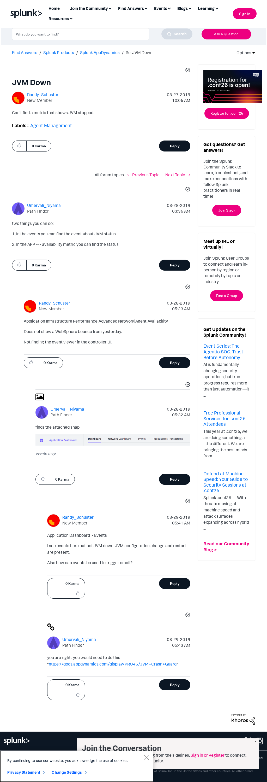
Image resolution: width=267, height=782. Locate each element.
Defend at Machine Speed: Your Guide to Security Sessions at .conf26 (225, 482)
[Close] (146, 757)
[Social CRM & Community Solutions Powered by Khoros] (243, 718)
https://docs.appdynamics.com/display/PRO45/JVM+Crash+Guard (113, 664)
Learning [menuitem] (206, 8)
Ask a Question (226, 34)
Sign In (244, 13)
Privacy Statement (23, 772)
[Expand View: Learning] (216, 8)
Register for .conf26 (226, 113)
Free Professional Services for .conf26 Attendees (224, 418)
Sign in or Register (207, 755)
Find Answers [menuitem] (131, 8)
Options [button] (242, 52)
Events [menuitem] (160, 8)
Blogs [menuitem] (182, 8)
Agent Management (51, 125)
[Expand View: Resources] (71, 18)
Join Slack (226, 210)
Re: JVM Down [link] (139, 52)
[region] (76, 766)
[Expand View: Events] (169, 8)
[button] (187, 70)
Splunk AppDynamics (100, 52)
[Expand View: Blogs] (189, 8)
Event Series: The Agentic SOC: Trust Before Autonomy (223, 351)
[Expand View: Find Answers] (146, 8)
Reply (175, 146)
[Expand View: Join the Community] (110, 8)
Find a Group (226, 295)
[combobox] (102, 34)
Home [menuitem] (54, 8)
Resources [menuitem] (58, 18)
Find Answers (24, 52)
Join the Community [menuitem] (89, 8)
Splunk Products (58, 52)
